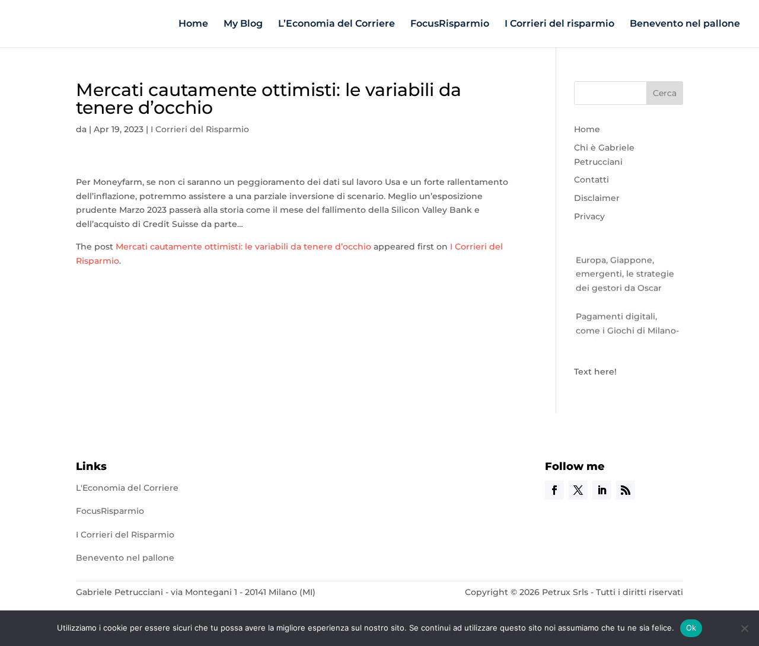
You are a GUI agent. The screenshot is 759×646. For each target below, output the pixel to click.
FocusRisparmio (449, 24)
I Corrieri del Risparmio (200, 129)
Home (193, 24)
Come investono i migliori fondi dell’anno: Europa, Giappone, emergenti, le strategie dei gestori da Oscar (627, 256)
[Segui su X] (578, 490)
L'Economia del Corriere (127, 487)
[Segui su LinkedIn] (601, 490)
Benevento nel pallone (685, 24)
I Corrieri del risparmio (559, 24)
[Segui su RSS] (625, 490)
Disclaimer (597, 198)
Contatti (591, 179)
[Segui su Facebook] (554, 490)
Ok (691, 627)
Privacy (589, 216)
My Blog (243, 24)
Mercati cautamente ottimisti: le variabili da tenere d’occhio (243, 246)
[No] (744, 628)
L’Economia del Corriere (336, 24)
